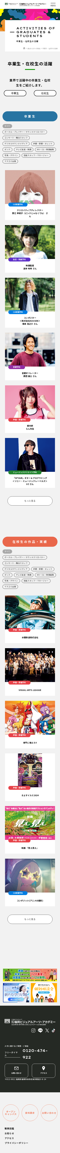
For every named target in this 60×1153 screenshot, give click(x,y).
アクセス (43, 1073)
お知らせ (9, 1133)
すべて (7, 126)
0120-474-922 (35, 1054)
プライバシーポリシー (16, 1142)
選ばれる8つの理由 (34, 48)
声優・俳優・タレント (42, 143)
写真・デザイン (11, 155)
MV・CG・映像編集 (45, 149)
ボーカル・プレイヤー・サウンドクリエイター (24, 131)
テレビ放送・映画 (23, 149)
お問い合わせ (16, 1073)
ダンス (7, 149)
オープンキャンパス (11, 1113)
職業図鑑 (9, 1128)
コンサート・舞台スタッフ (16, 137)
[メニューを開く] (53, 4)
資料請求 (30, 1112)
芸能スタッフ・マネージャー (36, 155)
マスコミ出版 (10, 161)
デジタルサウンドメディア (16, 143)
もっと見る (30, 500)
